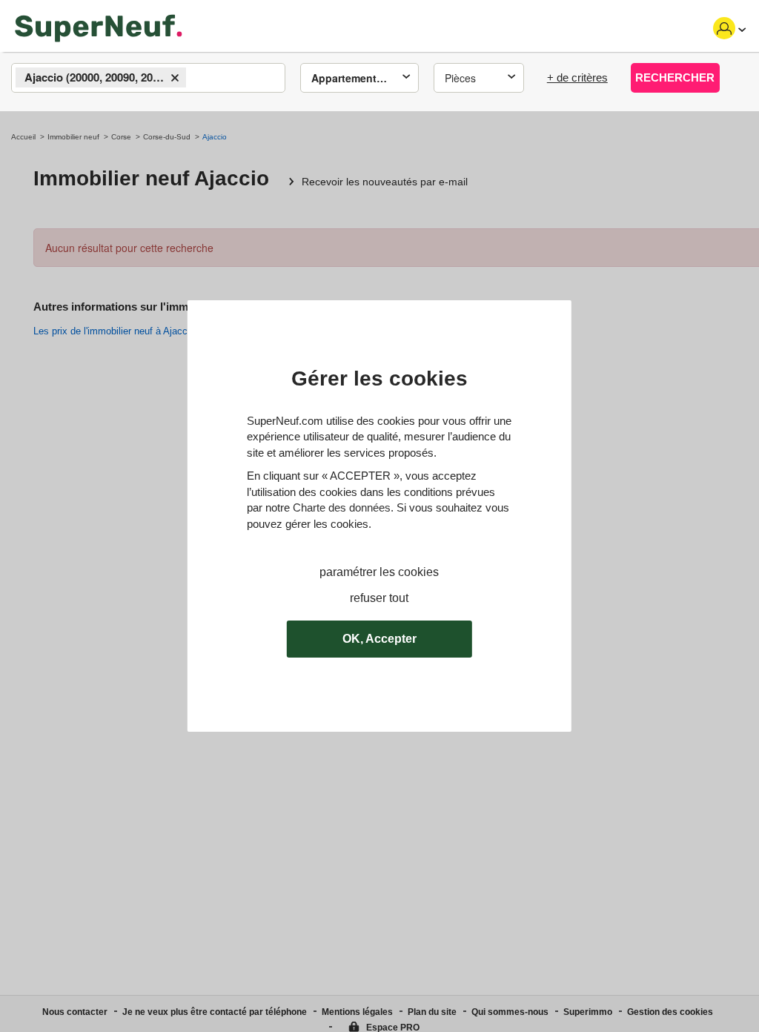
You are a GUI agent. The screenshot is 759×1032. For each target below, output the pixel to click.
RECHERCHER (675, 77)
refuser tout (379, 598)
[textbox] (203, 78)
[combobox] (148, 78)
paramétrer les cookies (379, 572)
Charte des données (342, 507)
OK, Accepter (379, 638)
